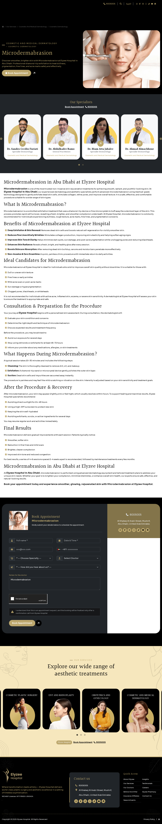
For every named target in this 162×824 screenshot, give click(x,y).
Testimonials (147, 783)
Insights (145, 779)
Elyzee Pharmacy (149, 792)
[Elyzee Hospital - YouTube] (152, 4)
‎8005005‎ (135, 514)
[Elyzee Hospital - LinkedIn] (155, 4)
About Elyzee (128, 779)
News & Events (129, 800)
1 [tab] (77, 735)
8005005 (92, 107)
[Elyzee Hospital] (3, 27)
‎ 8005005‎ (110, 4)
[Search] (120, 3)
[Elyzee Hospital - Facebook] (140, 4)
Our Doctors (128, 788)
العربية (128, 3)
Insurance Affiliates (131, 796)
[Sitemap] (159, 819)
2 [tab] (82, 165)
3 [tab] (84, 735)
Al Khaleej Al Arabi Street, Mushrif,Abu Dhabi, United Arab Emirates (95, 792)
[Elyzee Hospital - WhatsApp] (137, 4)
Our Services (11, 27)
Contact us (82, 779)
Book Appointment (18, 73)
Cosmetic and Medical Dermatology (33, 27)
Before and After (130, 792)
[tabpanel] (22, 136)
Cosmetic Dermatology (58, 27)
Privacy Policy (149, 819)
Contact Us (147, 796)
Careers (145, 788)
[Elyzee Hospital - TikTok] (149, 4)
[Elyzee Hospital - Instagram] (143, 4)
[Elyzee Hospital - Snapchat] (146, 4)
